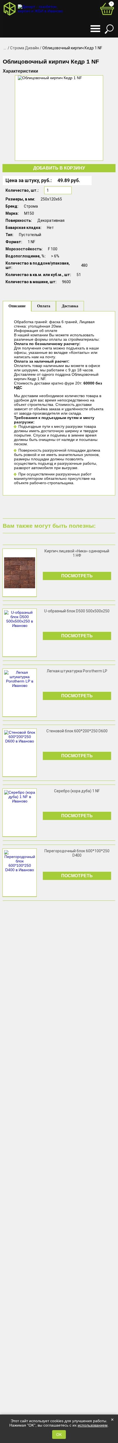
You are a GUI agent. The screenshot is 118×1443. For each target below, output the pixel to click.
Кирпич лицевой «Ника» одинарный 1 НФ (76, 553)
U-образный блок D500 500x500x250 (76, 611)
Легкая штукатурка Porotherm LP (77, 671)
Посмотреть (77, 575)
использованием (93, 1425)
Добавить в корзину (59, 168)
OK (59, 1434)
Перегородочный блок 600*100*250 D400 (76, 853)
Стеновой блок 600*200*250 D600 (77, 731)
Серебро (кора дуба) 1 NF (77, 791)
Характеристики (20, 71)
